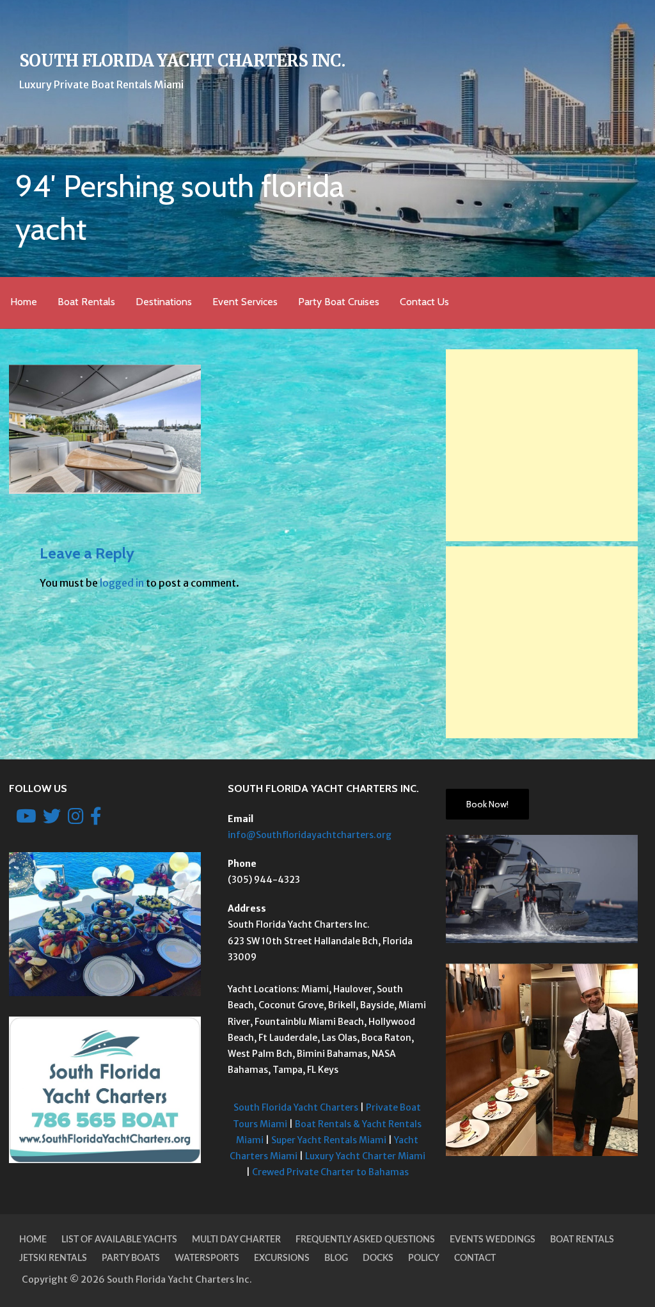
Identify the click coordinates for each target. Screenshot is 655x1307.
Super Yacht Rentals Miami (328, 1140)
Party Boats (131, 1258)
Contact (475, 1258)
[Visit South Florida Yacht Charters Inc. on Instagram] (76, 819)
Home (23, 302)
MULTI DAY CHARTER (236, 1239)
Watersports (207, 1258)
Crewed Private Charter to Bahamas (330, 1172)
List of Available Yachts (119, 1239)
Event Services (245, 302)
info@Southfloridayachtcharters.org (309, 835)
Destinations (164, 302)
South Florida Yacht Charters (295, 1107)
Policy (423, 1258)
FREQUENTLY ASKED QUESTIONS (365, 1239)
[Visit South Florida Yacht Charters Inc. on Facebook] (96, 819)
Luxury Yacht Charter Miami (365, 1156)
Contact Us (424, 302)
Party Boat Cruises (338, 302)
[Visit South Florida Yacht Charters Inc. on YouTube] (26, 819)
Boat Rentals (86, 302)
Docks (378, 1258)
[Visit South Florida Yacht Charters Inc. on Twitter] (52, 819)
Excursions (282, 1258)
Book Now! (487, 804)
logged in (122, 582)
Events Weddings (492, 1239)
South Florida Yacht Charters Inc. (182, 61)
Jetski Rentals (53, 1258)
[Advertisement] (542, 445)
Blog (336, 1258)
